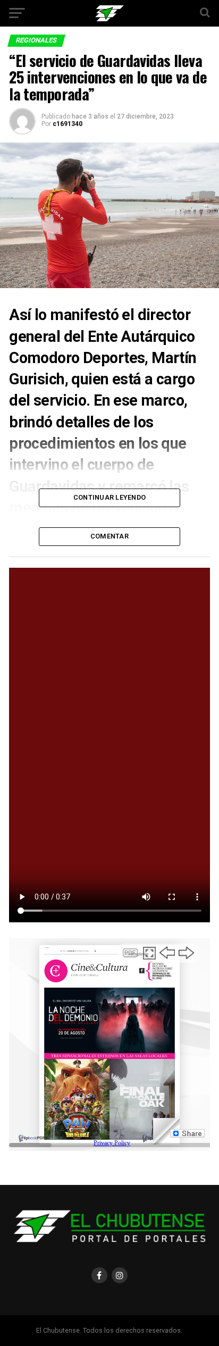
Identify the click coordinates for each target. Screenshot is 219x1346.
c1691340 (67, 124)
